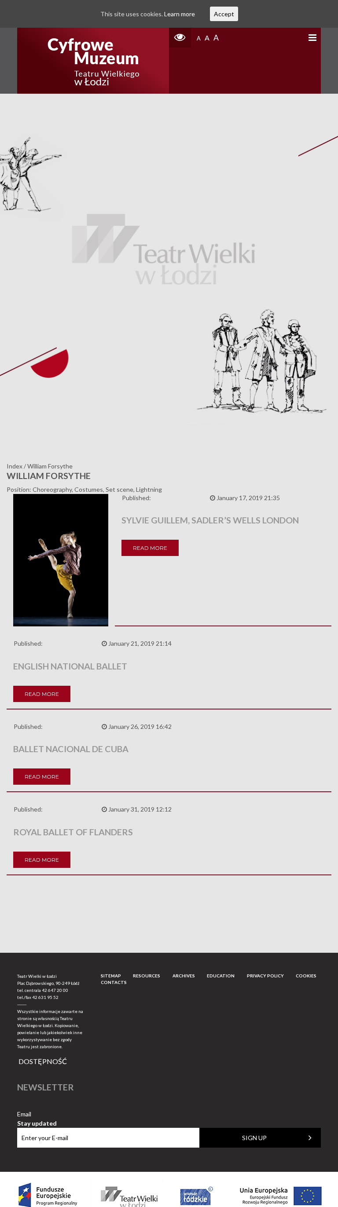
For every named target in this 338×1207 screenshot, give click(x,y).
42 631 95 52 (45, 997)
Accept (224, 14)
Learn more (179, 14)
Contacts (114, 982)
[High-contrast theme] (180, 38)
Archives (184, 975)
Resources (146, 975)
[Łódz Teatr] (93, 60)
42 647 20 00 (55, 990)
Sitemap (111, 975)
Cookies (306, 975)
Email (37, 1114)
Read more (150, 548)
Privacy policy (265, 975)
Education (221, 975)
